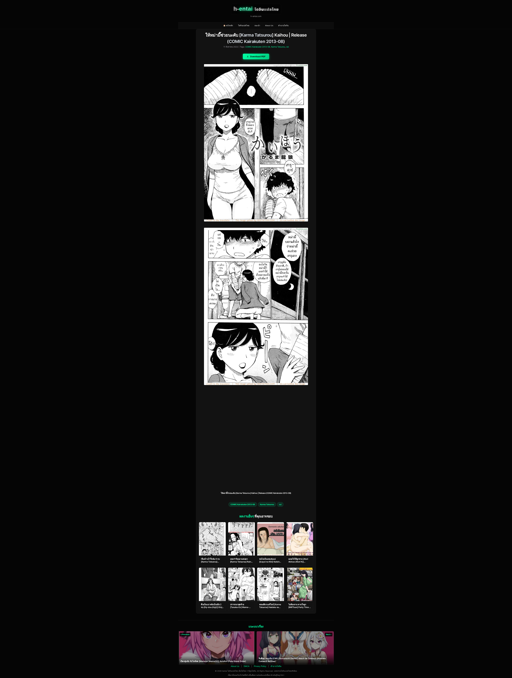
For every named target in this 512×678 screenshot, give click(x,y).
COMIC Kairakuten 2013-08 (256, 41)
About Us (269, 25)
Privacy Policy (260, 666)
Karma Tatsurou (256, 35)
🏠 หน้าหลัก (228, 25)
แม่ (287, 47)
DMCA (246, 666)
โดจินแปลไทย (243, 25)
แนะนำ (257, 25)
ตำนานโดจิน (283, 25)
